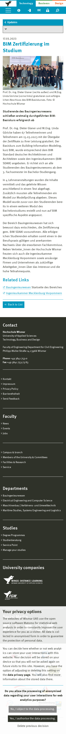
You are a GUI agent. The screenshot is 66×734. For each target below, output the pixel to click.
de (39, 10)
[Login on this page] (47, 10)
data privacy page (19, 675)
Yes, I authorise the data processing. (33, 718)
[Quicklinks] (29, 10)
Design (59, 3)
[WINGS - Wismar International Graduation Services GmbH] (23, 580)
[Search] (58, 10)
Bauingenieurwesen (18, 287)
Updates (12, 22)
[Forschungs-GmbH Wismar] (19, 595)
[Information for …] (18, 10)
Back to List (15, 304)
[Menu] (8, 10)
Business (44, 3)
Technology (26, 3)
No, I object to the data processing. (32, 709)
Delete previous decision (33, 726)
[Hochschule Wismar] (8, 3)
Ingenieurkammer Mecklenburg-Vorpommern (34, 293)
